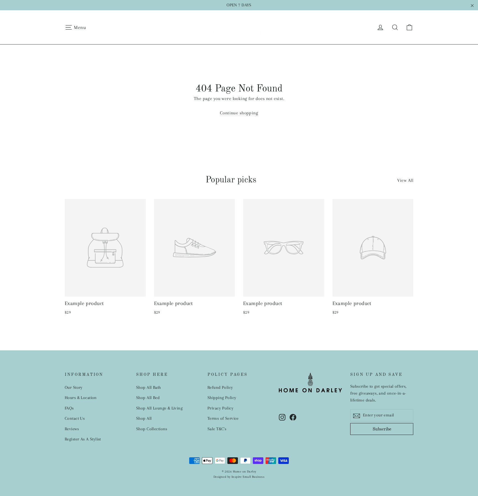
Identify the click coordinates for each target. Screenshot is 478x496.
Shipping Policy (221, 397)
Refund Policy (220, 387)
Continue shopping (239, 113)
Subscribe (382, 429)
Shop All (144, 418)
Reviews (72, 428)
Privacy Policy (220, 408)
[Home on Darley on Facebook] (293, 417)
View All (405, 180)
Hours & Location (81, 397)
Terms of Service (223, 418)
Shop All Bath (148, 387)
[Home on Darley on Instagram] (282, 417)
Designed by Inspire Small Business (239, 477)
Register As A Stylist (83, 439)
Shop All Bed (148, 397)
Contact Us (75, 418)
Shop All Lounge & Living (159, 408)
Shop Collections (151, 428)
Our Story (74, 387)
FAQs (69, 408)
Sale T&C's (216, 428)
